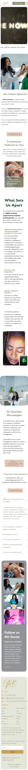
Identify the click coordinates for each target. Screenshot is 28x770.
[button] (3, 174)
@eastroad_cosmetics (12, 641)
